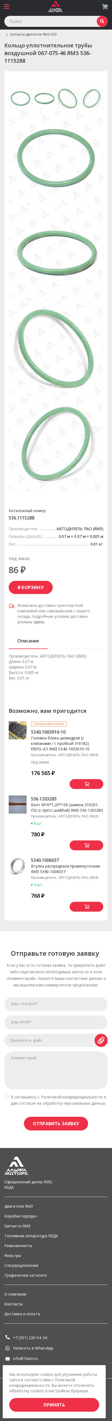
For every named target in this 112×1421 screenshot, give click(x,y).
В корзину (31, 587)
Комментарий (23, 1057)
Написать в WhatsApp (33, 1348)
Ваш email (21, 1021)
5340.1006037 (45, 860)
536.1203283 (44, 799)
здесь (38, 621)
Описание (28, 641)
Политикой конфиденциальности (72, 1097)
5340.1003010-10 (48, 732)
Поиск (102, 21)
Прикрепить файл (26, 1040)
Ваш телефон (24, 1003)
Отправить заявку (56, 1124)
